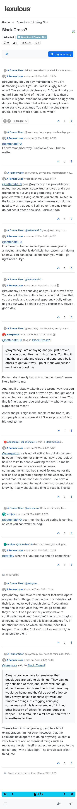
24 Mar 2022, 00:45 (45, 138)
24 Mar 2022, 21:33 (45, 550)
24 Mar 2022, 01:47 (45, 178)
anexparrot (12, 334)
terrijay (10, 514)
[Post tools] (72, 121)
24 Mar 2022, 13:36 (45, 285)
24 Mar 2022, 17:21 (44, 448)
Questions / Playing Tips (33, 37)
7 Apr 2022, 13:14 (44, 589)
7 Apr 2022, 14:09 (44, 659)
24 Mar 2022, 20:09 (37, 514)
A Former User (15, 70)
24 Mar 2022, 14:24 (41, 334)
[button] (5, 804)
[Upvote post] (58, 121)
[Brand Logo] (18, 8)
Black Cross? (41, 340)
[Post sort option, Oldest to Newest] (7, 54)
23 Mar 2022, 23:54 (45, 76)
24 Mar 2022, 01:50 (45, 236)
